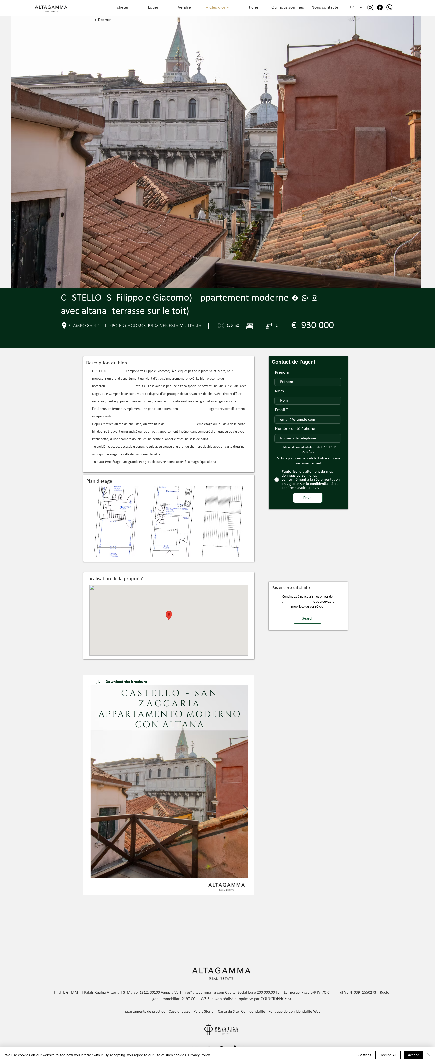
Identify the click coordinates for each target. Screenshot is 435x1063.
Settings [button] (364, 1054)
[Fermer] (429, 1055)
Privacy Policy (199, 1054)
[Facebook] (380, 7)
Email (280, 410)
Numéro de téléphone (295, 429)
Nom (279, 391)
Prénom (282, 372)
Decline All (388, 1054)
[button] (168, 521)
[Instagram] (370, 7)
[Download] (99, 682)
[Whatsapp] (389, 7)
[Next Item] (245, 810)
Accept (413, 1054)
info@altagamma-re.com (203, 993)
